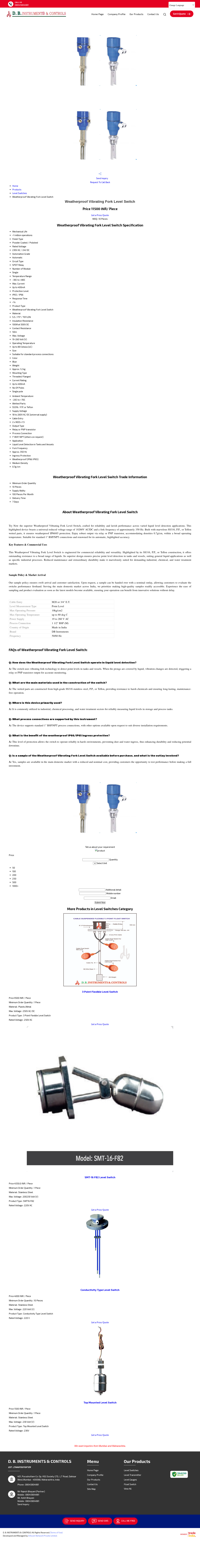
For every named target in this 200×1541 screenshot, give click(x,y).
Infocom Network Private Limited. (42, 1536)
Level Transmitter (132, 1475)
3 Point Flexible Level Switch (100, 991)
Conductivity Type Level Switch (100, 1289)
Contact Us (153, 14)
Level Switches (19, 193)
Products (16, 189)
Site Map (91, 1489)
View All (127, 1488)
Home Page (97, 14)
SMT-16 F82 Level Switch (100, 1177)
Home (15, 186)
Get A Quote (179, 13)
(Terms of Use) (56, 1532)
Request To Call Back (100, 182)
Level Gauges (130, 1479)
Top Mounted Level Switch (100, 1402)
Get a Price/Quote (100, 215)
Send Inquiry (102, 178)
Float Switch (130, 1484)
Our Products (136, 14)
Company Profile (116, 14)
